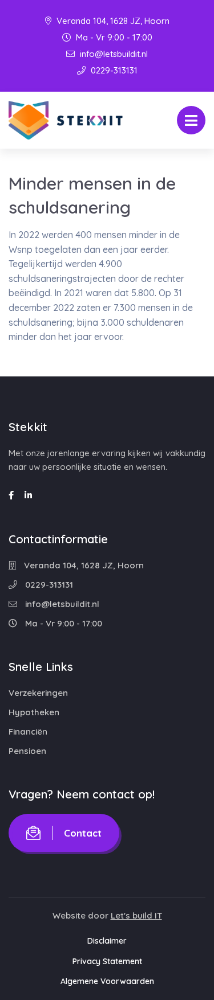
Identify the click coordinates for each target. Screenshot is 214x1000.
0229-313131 (113, 70)
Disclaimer (107, 941)
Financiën (28, 731)
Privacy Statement (107, 961)
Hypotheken (34, 712)
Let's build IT (136, 915)
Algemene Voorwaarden (107, 981)
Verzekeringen (38, 692)
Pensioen (27, 750)
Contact (83, 833)
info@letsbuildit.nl (113, 53)
